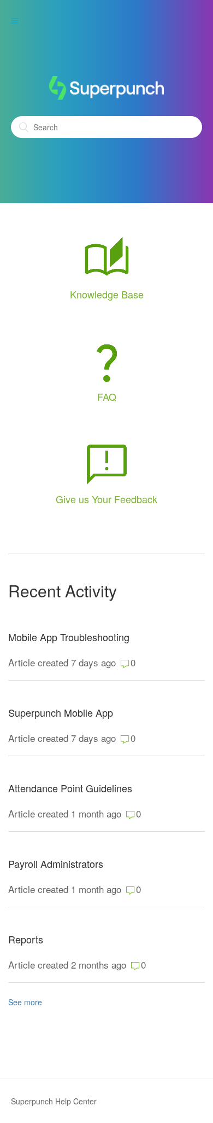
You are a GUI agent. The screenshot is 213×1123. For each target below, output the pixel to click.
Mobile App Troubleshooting (68, 637)
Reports (25, 939)
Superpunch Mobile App (60, 712)
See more (25, 1002)
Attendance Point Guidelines (70, 788)
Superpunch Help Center (54, 1101)
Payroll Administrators (55, 864)
